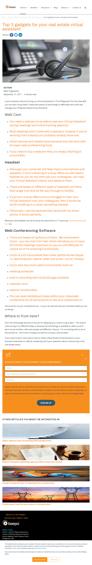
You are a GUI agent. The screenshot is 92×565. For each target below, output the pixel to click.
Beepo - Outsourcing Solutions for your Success (24, 17)
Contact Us (76, 7)
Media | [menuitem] (20, 518)
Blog (55, 7)
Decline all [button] (54, 559)
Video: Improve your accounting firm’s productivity (26, 440)
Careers (23, 14)
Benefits (34, 7)
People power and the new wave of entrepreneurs (26, 504)
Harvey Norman (76, 220)
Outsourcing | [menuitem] (10, 518)
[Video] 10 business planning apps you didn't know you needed (32, 462)
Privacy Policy (41, 548)
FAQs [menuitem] (26, 518)
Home (3, 17)
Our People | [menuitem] (20, 514)
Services (23, 7)
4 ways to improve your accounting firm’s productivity (28, 483)
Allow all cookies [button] (39, 559)
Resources (45, 7)
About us (64, 7)
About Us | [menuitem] (10, 514)
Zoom (13, 241)
